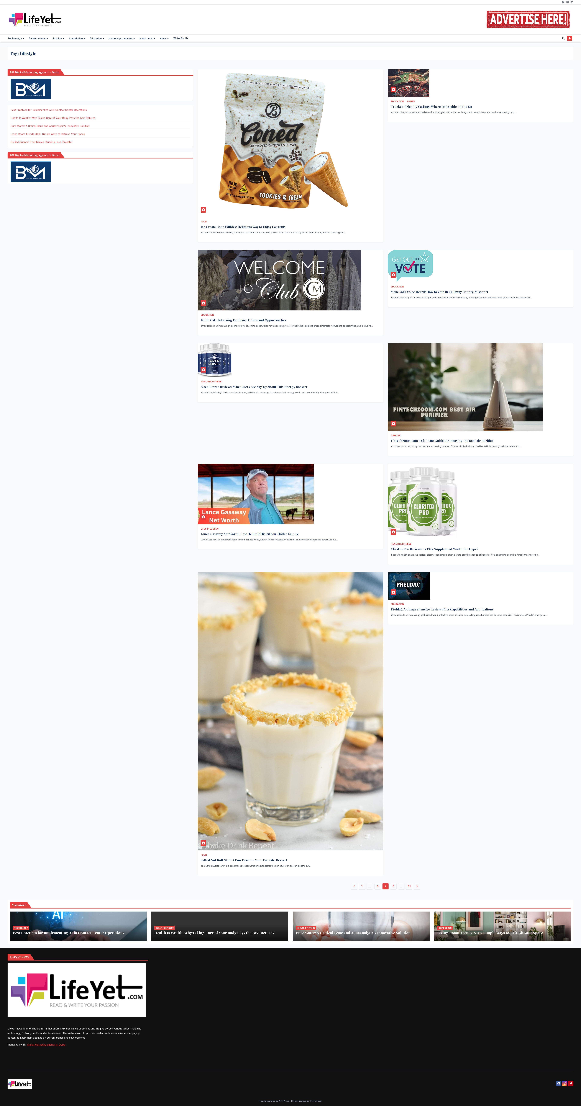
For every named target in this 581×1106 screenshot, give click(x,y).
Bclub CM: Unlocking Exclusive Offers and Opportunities (243, 320)
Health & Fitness (211, 381)
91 (409, 886)
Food (204, 221)
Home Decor (444, 928)
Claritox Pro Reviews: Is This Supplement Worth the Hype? (434, 549)
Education (96, 38)
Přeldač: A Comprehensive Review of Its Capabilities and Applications (442, 609)
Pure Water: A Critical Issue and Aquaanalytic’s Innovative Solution (50, 125)
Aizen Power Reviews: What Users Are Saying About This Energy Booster (254, 387)
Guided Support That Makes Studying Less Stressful (41, 142)
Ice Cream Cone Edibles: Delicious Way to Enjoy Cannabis (243, 227)
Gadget (395, 435)
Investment (147, 38)
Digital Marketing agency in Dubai (46, 1044)
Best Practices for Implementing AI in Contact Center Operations (49, 109)
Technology (15, 38)
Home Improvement (121, 38)
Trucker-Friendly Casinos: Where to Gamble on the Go (431, 106)
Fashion (58, 38)
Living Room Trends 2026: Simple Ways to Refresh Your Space (48, 133)
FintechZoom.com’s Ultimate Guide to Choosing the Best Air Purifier (442, 441)
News (163, 38)
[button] (563, 38)
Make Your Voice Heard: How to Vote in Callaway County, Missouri (439, 292)
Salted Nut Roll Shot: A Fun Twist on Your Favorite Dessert (244, 860)
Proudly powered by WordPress (274, 1101)
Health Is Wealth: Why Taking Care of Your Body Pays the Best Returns (53, 117)
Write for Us (180, 38)
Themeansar (316, 1101)
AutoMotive (76, 38)
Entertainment (37, 38)
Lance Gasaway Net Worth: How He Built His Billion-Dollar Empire (250, 534)
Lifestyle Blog (210, 528)
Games (411, 101)
